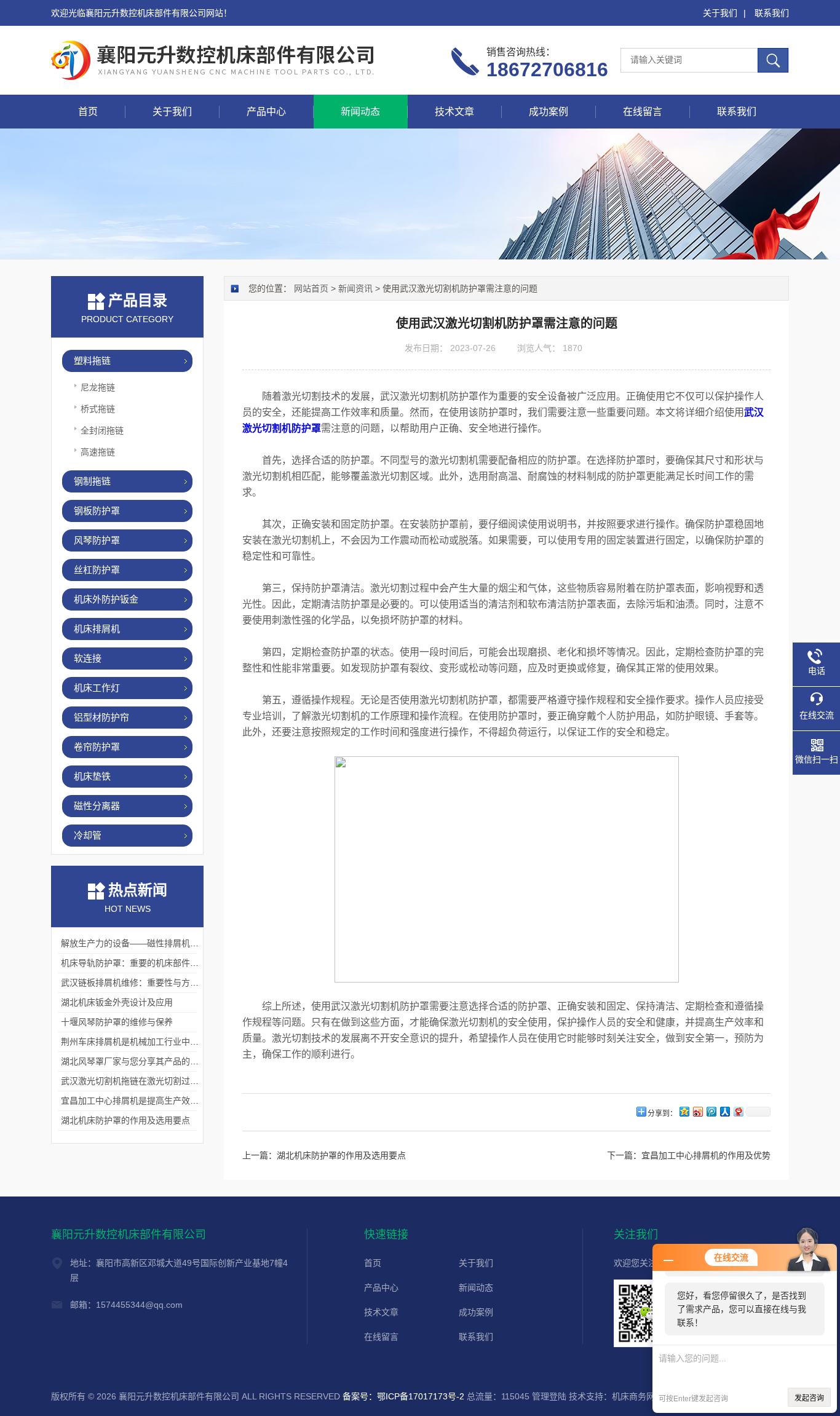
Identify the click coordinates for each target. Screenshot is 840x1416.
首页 (88, 111)
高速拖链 (98, 452)
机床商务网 (633, 1396)
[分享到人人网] (724, 1111)
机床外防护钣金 (106, 599)
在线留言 (642, 111)
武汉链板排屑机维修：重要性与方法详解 (138, 982)
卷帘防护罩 (97, 747)
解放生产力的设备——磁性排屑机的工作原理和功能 (160, 943)
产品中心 (266, 111)
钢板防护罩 (97, 510)
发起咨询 (809, 1398)
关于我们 (720, 13)
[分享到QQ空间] (684, 1111)
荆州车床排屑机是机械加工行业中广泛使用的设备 (155, 1041)
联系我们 (772, 13)
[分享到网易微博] (738, 1111)
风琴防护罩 (97, 540)
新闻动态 (360, 111)
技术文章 (454, 111)
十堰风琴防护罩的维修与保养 (117, 1022)
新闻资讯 (355, 288)
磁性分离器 (97, 806)
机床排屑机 (97, 628)
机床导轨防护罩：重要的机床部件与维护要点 (147, 963)
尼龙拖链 (98, 387)
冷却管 (87, 835)
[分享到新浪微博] (697, 1111)
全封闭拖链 (102, 430)
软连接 (87, 658)
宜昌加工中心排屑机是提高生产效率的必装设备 (151, 1101)
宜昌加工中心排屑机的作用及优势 (706, 1155)
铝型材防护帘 (101, 717)
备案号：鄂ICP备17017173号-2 (403, 1396)
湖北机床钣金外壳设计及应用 (117, 1002)
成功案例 (548, 111)
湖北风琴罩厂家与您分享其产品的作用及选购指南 (155, 1061)
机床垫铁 (92, 776)
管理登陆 (549, 1396)
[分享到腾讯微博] (711, 1111)
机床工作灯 (97, 687)
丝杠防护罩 (97, 569)
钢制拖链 (92, 481)
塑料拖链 (92, 360)
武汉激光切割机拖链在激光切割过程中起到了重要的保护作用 (177, 1081)
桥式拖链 (98, 409)
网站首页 (311, 288)
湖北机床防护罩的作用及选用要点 (125, 1120)
